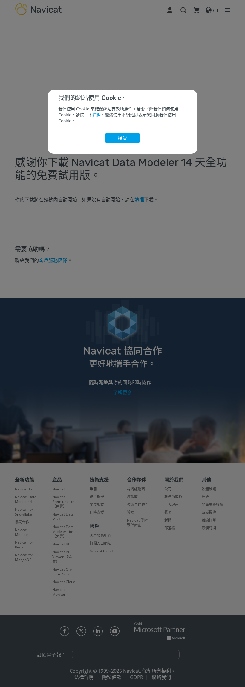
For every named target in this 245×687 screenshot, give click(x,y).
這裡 (96, 115)
